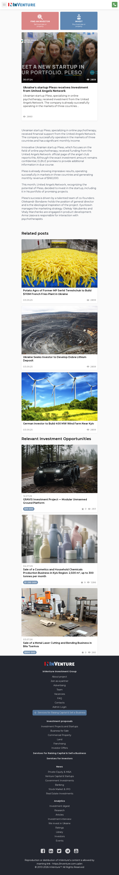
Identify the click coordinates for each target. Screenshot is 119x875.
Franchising (59, 743)
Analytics (59, 801)
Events (59, 840)
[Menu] (4, 4)
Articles (60, 814)
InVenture (60, 671)
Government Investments (59, 780)
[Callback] (114, 4)
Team (60, 689)
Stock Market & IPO (59, 789)
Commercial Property (59, 735)
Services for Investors (60, 758)
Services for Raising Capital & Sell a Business (61, 712)
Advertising (59, 685)
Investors (60, 836)
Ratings (59, 827)
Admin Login (59, 707)
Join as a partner (59, 681)
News (59, 766)
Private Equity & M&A (59, 772)
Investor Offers (59, 748)
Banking (59, 784)
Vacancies (59, 694)
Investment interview (59, 819)
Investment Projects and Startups (59, 726)
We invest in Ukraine (59, 823)
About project (59, 676)
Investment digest (59, 806)
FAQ (59, 698)
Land (59, 739)
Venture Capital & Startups (59, 776)
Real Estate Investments (59, 793)
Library (59, 832)
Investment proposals (60, 721)
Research (59, 810)
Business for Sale (59, 730)
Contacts (59, 702)
